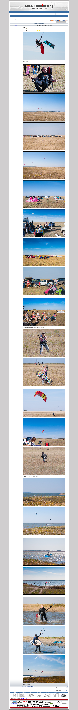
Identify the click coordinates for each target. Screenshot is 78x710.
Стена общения (31, 11)
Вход (26, 698)
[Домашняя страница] (32, 686)
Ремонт (47, 692)
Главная (16, 11)
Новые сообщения (27, 16)
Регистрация (22, 698)
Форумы (16, 16)
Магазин (39, 692)
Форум (45, 11)
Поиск (62, 16)
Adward (16, 25)
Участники (50, 16)
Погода (59, 11)
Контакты (63, 692)
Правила (39, 16)
